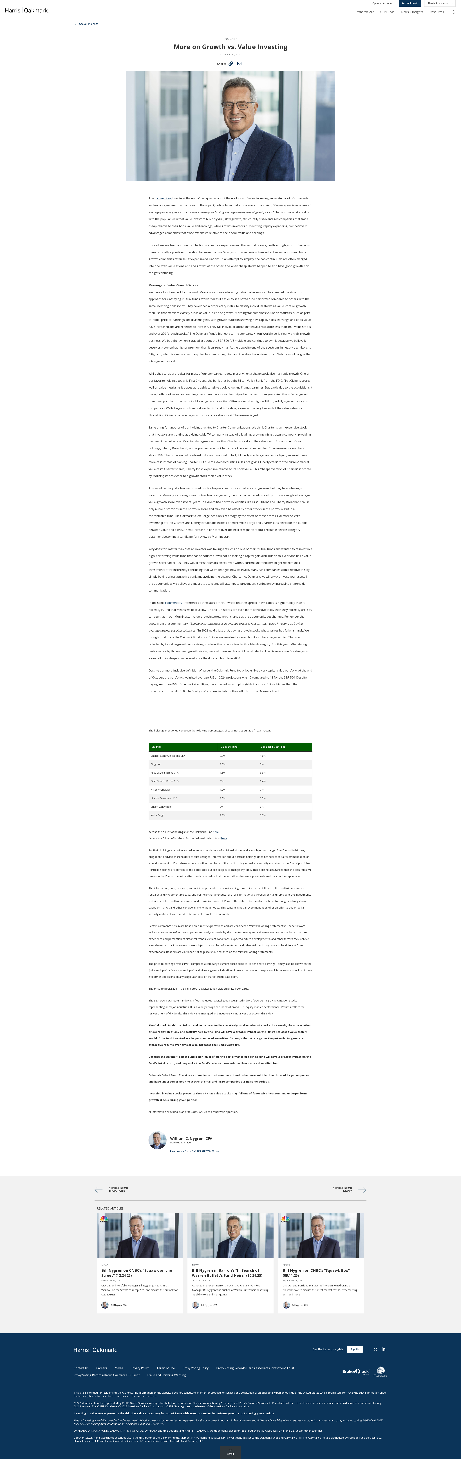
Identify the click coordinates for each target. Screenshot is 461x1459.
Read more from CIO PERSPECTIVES (192, 1151)
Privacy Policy (140, 1368)
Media (119, 1368)
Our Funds (387, 12)
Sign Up (355, 1349)
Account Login (410, 3)
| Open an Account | (382, 3)
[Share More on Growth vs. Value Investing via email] (239, 63)
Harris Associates (438, 3)
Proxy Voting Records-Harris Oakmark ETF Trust (107, 1375)
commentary (163, 198)
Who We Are (365, 12)
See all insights (88, 24)
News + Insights (412, 12)
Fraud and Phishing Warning (166, 1375)
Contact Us (81, 1368)
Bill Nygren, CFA (119, 1305)
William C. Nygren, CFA (191, 1138)
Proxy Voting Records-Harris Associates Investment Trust (255, 1368)
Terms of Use (165, 1368)
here (216, 832)
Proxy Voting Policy (196, 1368)
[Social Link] (375, 1349)
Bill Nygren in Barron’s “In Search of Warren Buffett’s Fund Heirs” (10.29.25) (227, 1273)
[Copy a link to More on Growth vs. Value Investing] (231, 64)
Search (454, 12)
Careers (101, 1368)
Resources (437, 12)
